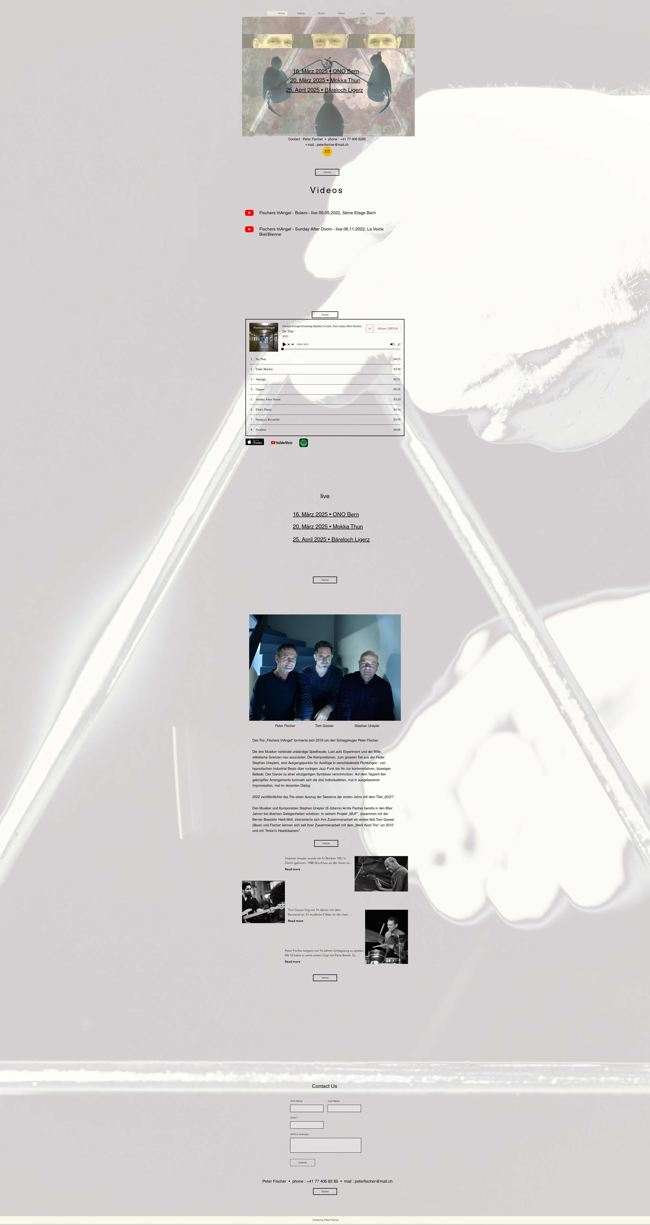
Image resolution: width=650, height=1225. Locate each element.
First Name (296, 1101)
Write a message (299, 1134)
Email (293, 1117)
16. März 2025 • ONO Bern (326, 71)
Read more (292, 869)
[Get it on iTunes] (254, 441)
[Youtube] (249, 213)
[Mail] (327, 151)
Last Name (333, 1101)
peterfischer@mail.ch (333, 145)
